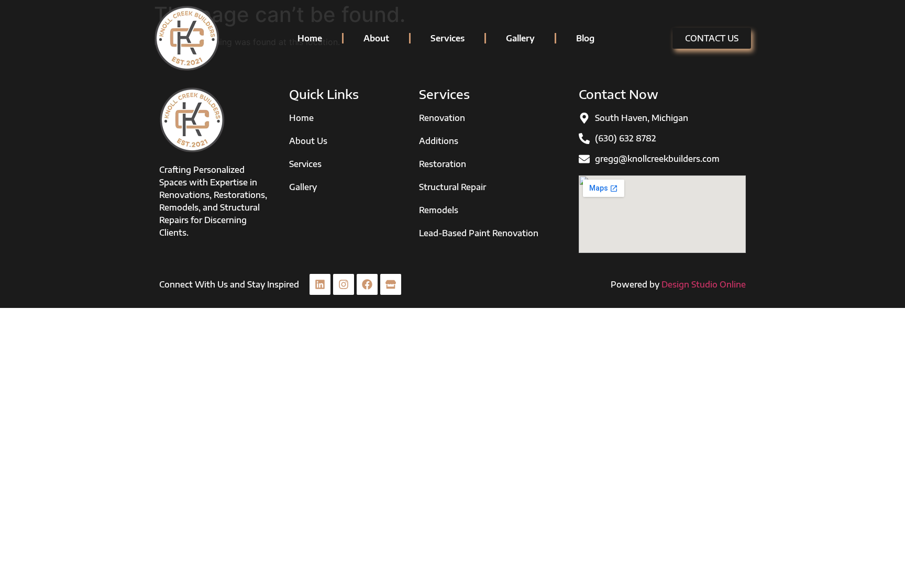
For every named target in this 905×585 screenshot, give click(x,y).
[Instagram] (343, 284)
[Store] (390, 284)
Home (309, 38)
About (376, 38)
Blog (585, 38)
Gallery (520, 38)
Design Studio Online (703, 284)
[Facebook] (367, 284)
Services (448, 38)
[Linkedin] (320, 284)
